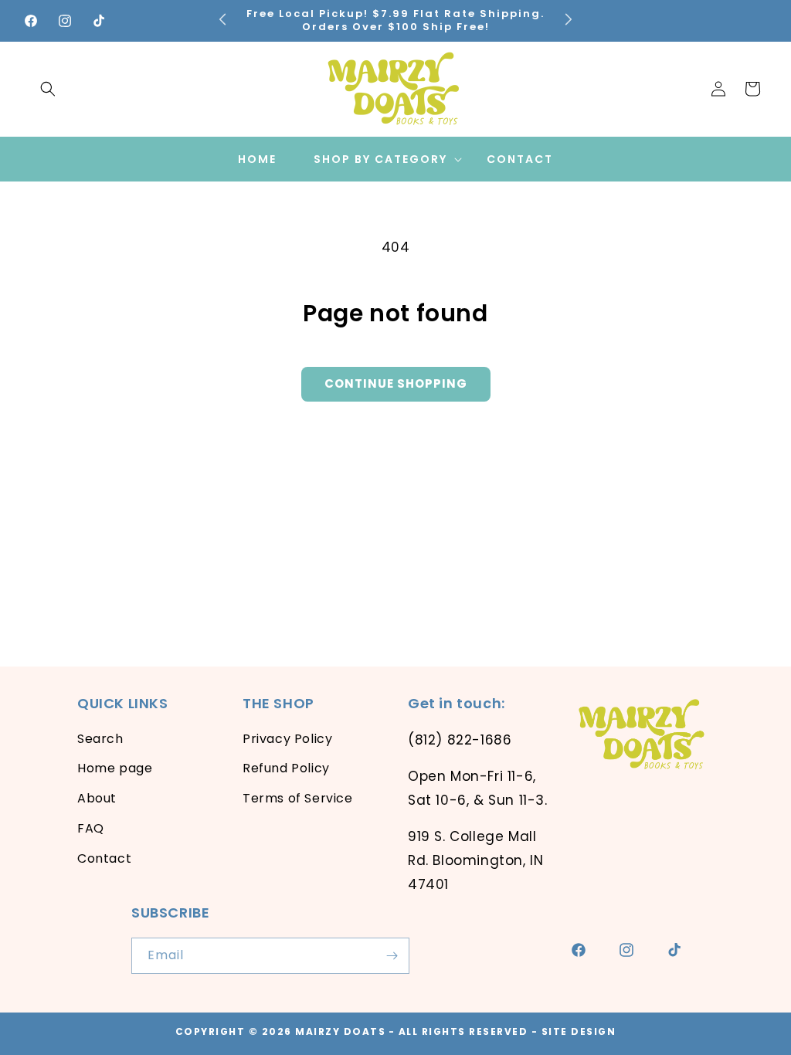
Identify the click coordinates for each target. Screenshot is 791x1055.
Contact (104, 858)
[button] (48, 89)
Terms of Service (298, 798)
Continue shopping (395, 383)
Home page (114, 768)
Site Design (578, 1031)
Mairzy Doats (340, 1031)
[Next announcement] (569, 18)
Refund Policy (286, 768)
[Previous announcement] (222, 18)
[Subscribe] (392, 956)
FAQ (90, 828)
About (97, 798)
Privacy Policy (287, 739)
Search (100, 739)
